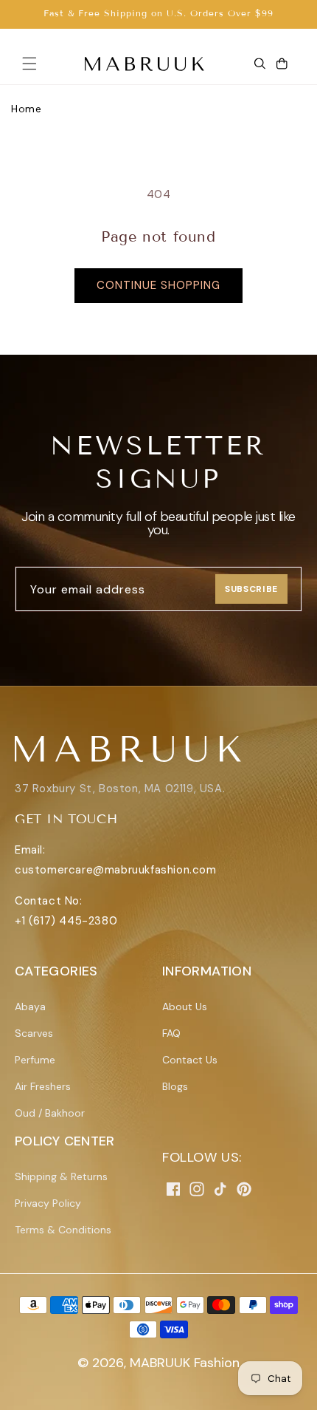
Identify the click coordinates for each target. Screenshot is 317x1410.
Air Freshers (43, 1086)
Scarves (34, 1033)
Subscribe (251, 589)
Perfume (35, 1059)
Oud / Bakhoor (50, 1113)
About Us (184, 1006)
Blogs (175, 1086)
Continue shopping (158, 285)
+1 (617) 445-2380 (66, 920)
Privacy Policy (48, 1203)
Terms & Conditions (63, 1229)
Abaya (30, 1006)
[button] (29, 63)
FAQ (171, 1033)
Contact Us (189, 1059)
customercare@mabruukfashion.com (116, 869)
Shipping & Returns (61, 1176)
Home (26, 108)
